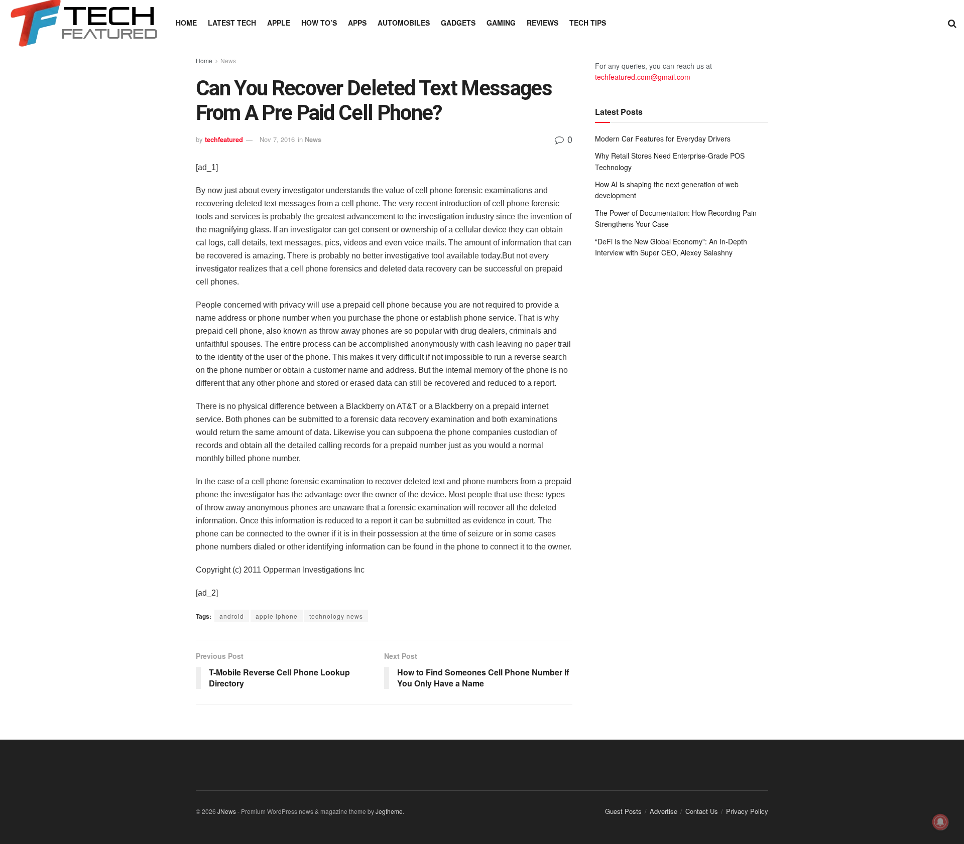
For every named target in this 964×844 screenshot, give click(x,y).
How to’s (319, 23)
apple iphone (277, 616)
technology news (336, 616)
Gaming (501, 23)
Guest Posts (623, 811)
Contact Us (701, 811)
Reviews (542, 23)
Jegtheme (389, 811)
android (231, 616)
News (228, 60)
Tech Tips (587, 23)
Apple (278, 23)
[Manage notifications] (940, 822)
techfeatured (224, 139)
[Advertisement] (681, 348)
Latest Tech (232, 23)
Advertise (663, 811)
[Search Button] (952, 22)
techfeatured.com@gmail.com (642, 77)
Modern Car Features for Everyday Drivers (663, 138)
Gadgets (458, 23)
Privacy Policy (747, 811)
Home (186, 23)
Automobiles (404, 23)
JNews (226, 811)
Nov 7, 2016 (277, 139)
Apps (357, 23)
